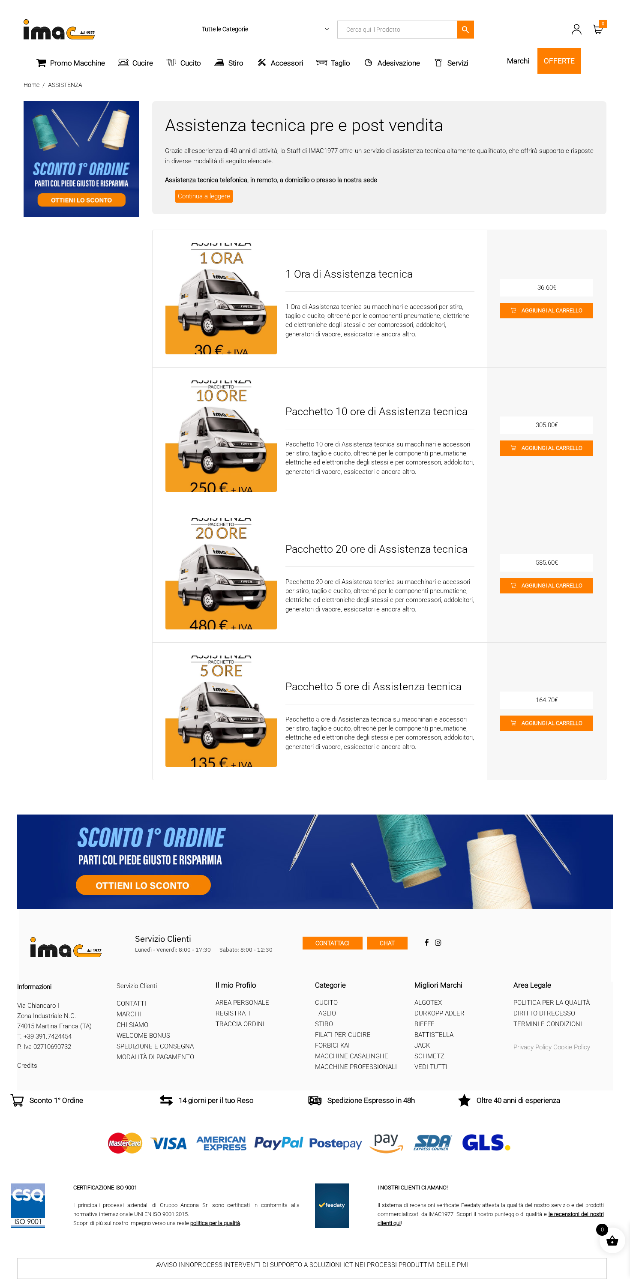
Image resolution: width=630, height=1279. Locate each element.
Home (31, 84)
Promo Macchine (77, 63)
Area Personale (242, 1002)
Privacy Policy (532, 1047)
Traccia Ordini (240, 1024)
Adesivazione (399, 63)
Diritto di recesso (544, 1013)
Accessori (287, 63)
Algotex (428, 1002)
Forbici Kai (332, 1045)
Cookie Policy (571, 1047)
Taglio (340, 63)
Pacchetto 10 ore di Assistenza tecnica (376, 411)
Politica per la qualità (551, 1002)
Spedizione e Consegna (155, 1046)
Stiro (235, 63)
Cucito (190, 63)
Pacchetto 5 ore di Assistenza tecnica (373, 686)
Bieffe (424, 1024)
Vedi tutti (430, 1067)
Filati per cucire (343, 1035)
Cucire (142, 63)
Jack (422, 1045)
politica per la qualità (215, 1223)
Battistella (433, 1035)
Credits (27, 1065)
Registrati (233, 1013)
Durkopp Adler (439, 1013)
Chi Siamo (132, 1025)
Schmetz (429, 1056)
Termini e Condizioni (547, 1024)
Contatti (131, 1003)
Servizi (457, 63)
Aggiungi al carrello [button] (552, 310)
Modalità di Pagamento (155, 1057)
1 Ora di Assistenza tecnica (349, 274)
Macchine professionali (356, 1067)
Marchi (129, 1014)
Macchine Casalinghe (351, 1056)
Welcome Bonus (143, 1035)
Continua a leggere (204, 196)
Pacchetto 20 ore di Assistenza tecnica (376, 549)
